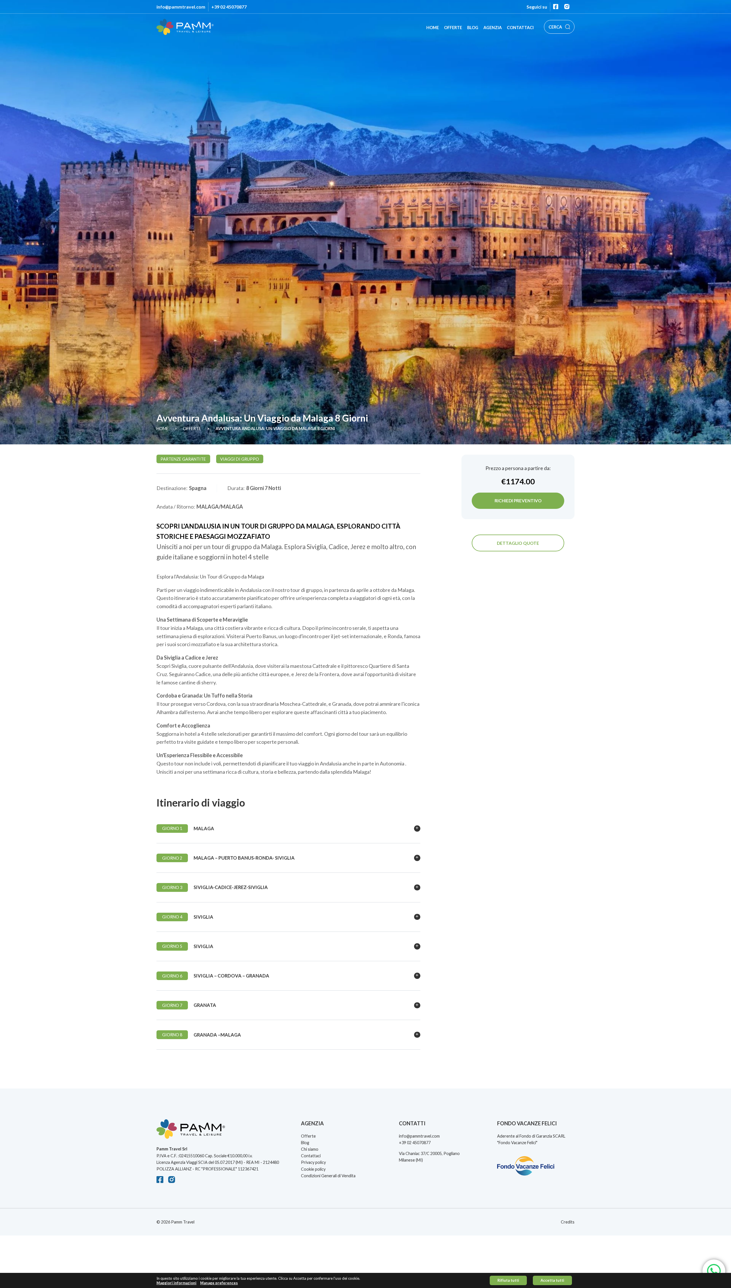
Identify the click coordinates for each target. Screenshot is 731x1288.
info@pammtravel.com (180, 6)
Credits (568, 1222)
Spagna (197, 488)
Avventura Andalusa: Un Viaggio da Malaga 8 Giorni (275, 428)
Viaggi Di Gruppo (239, 459)
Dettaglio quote (518, 542)
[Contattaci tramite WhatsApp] (713, 1270)
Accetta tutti (552, 1280)
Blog (472, 27)
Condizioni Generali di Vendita (328, 1175)
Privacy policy (313, 1162)
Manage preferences (219, 1283)
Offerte (453, 27)
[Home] (185, 27)
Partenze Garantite (183, 459)
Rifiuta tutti (508, 1280)
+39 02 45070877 (229, 6)
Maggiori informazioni (176, 1283)
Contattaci (520, 27)
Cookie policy (313, 1169)
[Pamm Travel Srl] (218, 1132)
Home (432, 27)
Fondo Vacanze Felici (517, 1142)
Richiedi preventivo (518, 500)
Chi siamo (309, 1149)
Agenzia (492, 27)
